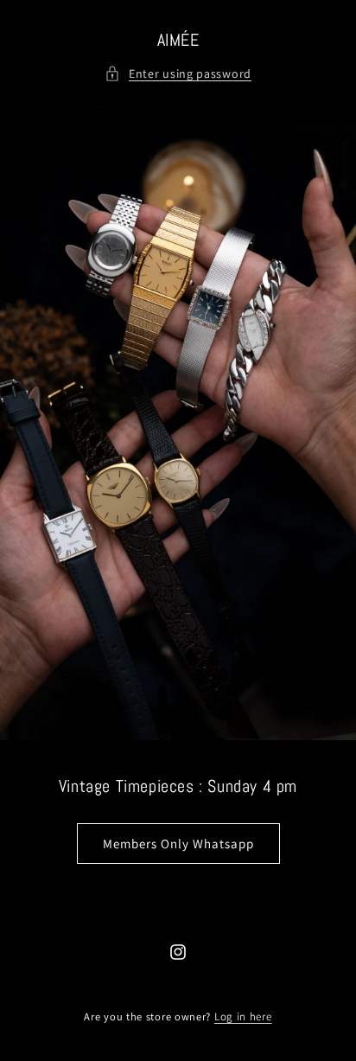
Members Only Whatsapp (178, 842)
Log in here (243, 1016)
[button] (178, 74)
